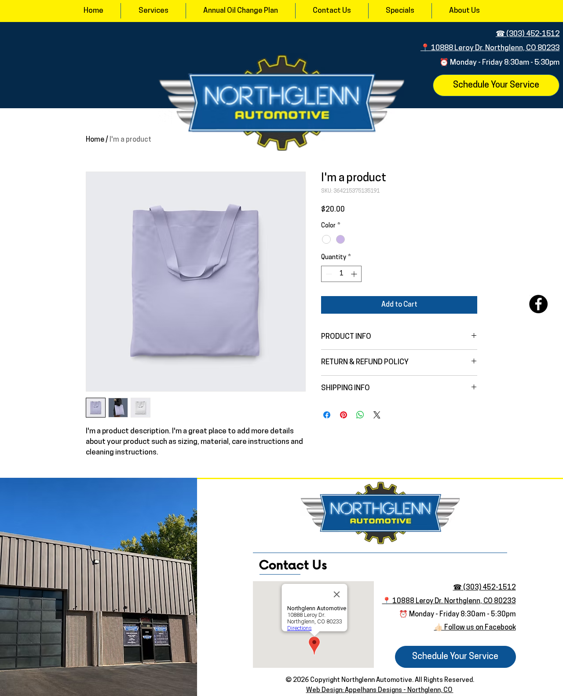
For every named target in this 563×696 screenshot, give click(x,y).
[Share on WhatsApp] (360, 415)
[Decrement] (327, 274)
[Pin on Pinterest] (343, 415)
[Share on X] (377, 415)
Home (95, 139)
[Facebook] (538, 304)
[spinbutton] (341, 274)
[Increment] (354, 274)
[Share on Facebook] (327, 415)
